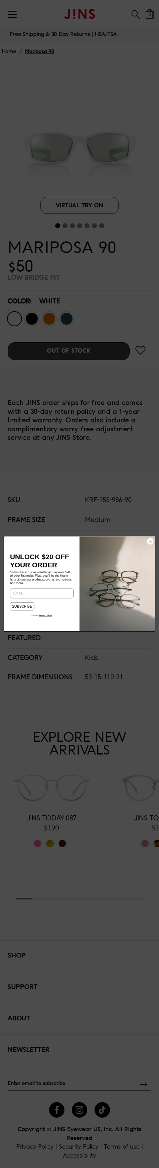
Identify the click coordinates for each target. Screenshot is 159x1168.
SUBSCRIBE (22, 606)
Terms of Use (45, 616)
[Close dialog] (150, 541)
